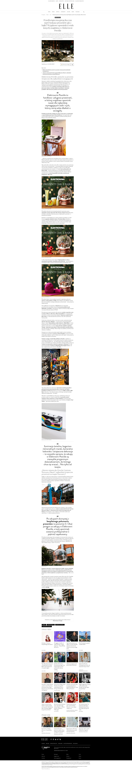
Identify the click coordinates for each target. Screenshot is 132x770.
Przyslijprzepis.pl (68, 758)
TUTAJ (47, 587)
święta (44, 624)
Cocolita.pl (43, 758)
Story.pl (80, 758)
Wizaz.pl (80, 756)
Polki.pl (67, 754)
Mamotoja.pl (56, 754)
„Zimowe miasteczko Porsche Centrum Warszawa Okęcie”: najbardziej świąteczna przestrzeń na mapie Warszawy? (57, 73)
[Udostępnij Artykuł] (72, 64)
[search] (84, 12)
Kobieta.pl (67, 756)
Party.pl (43, 754)
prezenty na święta (59, 624)
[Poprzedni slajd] (42, 722)
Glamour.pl (43, 756)
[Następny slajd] (90, 722)
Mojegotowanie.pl (56, 756)
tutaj (49, 768)
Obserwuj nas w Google (66, 64)
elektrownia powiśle (47, 626)
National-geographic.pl (57, 758)
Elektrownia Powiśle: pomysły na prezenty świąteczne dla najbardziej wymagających (56, 70)
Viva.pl (80, 754)
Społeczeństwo (51, 624)
